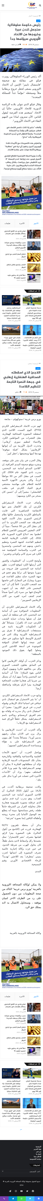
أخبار (30, 16)
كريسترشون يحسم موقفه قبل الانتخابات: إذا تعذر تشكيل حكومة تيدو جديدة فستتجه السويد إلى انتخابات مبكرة (11, 313)
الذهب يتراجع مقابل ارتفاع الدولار (16, 266)
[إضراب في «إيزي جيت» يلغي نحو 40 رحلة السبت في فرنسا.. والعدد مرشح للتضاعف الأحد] (11, 330)
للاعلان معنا (37, 1156)
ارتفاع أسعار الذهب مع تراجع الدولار (15, 255)
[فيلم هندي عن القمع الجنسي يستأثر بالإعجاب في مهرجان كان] (33, 234)
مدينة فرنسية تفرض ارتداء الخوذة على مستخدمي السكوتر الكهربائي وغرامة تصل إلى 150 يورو (33, 313)
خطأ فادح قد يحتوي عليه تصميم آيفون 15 (17, 276)
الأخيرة (21, 223)
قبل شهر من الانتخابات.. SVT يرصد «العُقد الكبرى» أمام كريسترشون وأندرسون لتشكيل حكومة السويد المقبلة (32, 342)
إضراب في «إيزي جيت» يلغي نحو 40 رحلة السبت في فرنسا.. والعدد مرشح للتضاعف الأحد (11, 341)
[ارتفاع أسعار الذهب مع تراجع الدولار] (33, 257)
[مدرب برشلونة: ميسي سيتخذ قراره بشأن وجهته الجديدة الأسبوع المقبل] (33, 245)
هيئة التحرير (37, 1149)
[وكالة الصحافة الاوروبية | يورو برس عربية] (31, 5)
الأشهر (36, 223)
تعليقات (7, 223)
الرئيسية (36, 16)
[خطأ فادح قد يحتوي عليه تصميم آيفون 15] (33, 278)
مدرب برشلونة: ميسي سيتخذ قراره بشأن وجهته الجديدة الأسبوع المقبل (15, 245)
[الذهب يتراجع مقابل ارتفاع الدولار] (33, 267)
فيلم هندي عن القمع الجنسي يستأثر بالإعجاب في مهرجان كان (15, 234)
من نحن (38, 1151)
